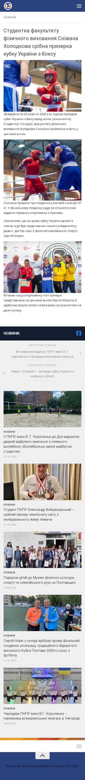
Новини (10, 17)
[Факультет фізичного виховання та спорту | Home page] (10, 6)
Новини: (12, 333)
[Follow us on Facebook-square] (78, 333)
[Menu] (79, 6)
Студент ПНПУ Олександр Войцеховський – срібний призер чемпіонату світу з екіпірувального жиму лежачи (39, 514)
